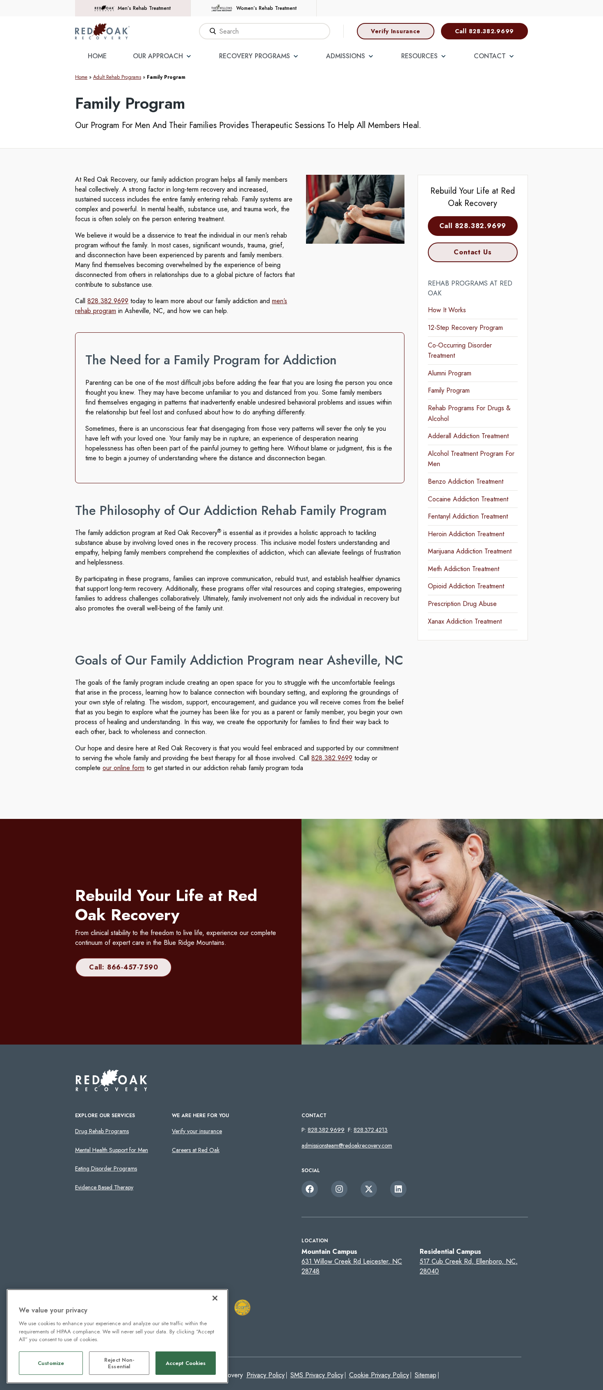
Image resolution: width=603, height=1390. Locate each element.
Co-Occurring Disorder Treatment (460, 351)
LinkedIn (398, 1189)
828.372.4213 (371, 1130)
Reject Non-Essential (119, 1363)
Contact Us (472, 252)
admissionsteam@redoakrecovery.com (347, 1145)
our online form (123, 768)
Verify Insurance (395, 31)
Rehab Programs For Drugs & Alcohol (469, 413)
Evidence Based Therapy (104, 1187)
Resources (419, 56)
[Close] (215, 1298)
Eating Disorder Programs (106, 1168)
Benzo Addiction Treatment (465, 481)
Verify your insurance (197, 1131)
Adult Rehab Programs (117, 77)
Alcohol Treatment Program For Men (471, 459)
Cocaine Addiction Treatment (468, 499)
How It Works (447, 310)
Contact (490, 56)
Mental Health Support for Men (111, 1150)
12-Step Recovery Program (465, 327)
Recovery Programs (254, 56)
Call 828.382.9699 (484, 31)
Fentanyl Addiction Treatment (468, 516)
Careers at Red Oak (195, 1150)
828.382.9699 (107, 301)
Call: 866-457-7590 (123, 967)
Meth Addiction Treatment (463, 569)
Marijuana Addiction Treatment (470, 551)
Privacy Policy (266, 1375)
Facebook (310, 1189)
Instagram (339, 1189)
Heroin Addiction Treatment (466, 534)
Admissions (345, 56)
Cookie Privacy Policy (379, 1375)
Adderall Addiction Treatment (468, 436)
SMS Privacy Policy (316, 1375)
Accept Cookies (186, 1363)
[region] (117, 1336)
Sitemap (425, 1375)
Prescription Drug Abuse (462, 603)
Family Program (449, 390)
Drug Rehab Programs (102, 1131)
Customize (51, 1363)
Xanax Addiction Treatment (465, 621)
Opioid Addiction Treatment (466, 586)
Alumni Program (449, 373)
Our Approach (158, 56)
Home (97, 56)
